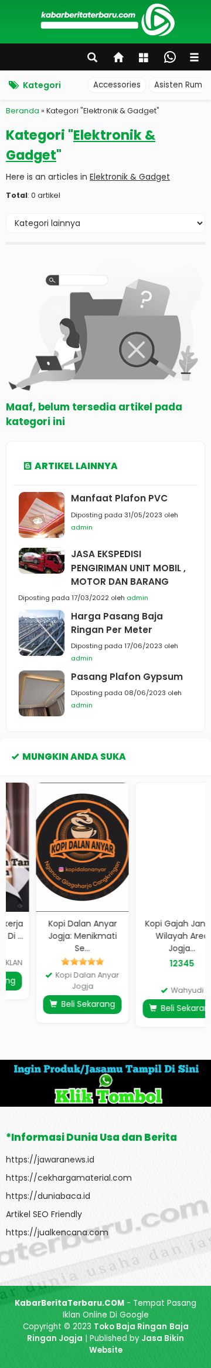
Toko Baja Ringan (130, 1326)
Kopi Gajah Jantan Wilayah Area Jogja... (155, 936)
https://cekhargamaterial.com (69, 1178)
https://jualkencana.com (57, 1232)
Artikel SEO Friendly (44, 1214)
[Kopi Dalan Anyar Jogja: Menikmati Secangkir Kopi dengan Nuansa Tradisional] (56, 847)
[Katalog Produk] (144, 59)
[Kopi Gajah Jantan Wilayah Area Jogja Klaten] (156, 847)
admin (82, 527)
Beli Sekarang (61, 1004)
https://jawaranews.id (50, 1159)
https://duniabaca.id (48, 1196)
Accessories (117, 84)
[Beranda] (119, 59)
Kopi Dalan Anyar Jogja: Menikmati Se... (56, 936)
